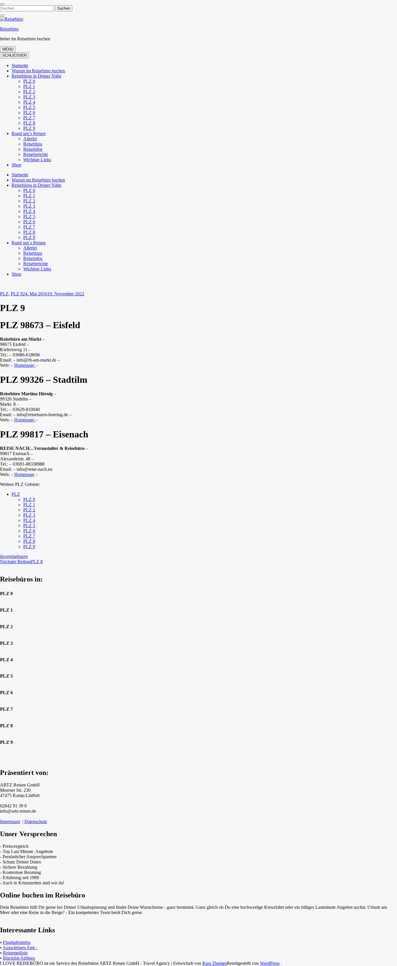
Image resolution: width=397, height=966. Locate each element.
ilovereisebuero (14, 556)
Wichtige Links (37, 159)
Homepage (24, 365)
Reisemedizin (15, 952)
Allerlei (30, 138)
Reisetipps (32, 143)
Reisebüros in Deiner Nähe (36, 75)
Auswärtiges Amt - (20, 947)
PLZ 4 (29, 102)
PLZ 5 (29, 107)
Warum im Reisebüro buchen (38, 70)
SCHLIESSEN (14, 55)
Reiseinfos (32, 149)
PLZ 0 (29, 81)
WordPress (270, 963)
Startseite (20, 65)
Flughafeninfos (17, 942)
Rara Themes (214, 963)
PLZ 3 (29, 96)
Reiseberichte (35, 154)
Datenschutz (35, 821)
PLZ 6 (29, 112)
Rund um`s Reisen (29, 133)
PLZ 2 (29, 91)
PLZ (4, 293)
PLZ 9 (29, 128)
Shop (16, 164)
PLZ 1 (29, 86)
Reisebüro (9, 28)
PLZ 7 (29, 117)
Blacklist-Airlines (19, 958)
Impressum (10, 821)
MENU (7, 49)
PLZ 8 (29, 123)
